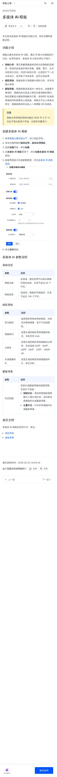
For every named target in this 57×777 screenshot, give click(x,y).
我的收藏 (42, 26)
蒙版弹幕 (9, 437)
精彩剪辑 (9, 433)
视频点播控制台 (17, 138)
